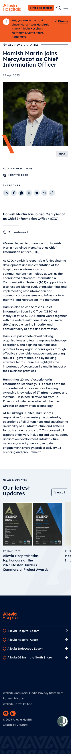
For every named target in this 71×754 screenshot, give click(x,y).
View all (59, 492)
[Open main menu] (66, 7)
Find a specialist (41, 7)
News (62, 153)
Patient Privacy (13, 698)
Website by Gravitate (15, 724)
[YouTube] (6, 713)
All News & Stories (23, 44)
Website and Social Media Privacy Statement (33, 693)
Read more (19, 36)
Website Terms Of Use (17, 704)
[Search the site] (58, 7)
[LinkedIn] (13, 713)
